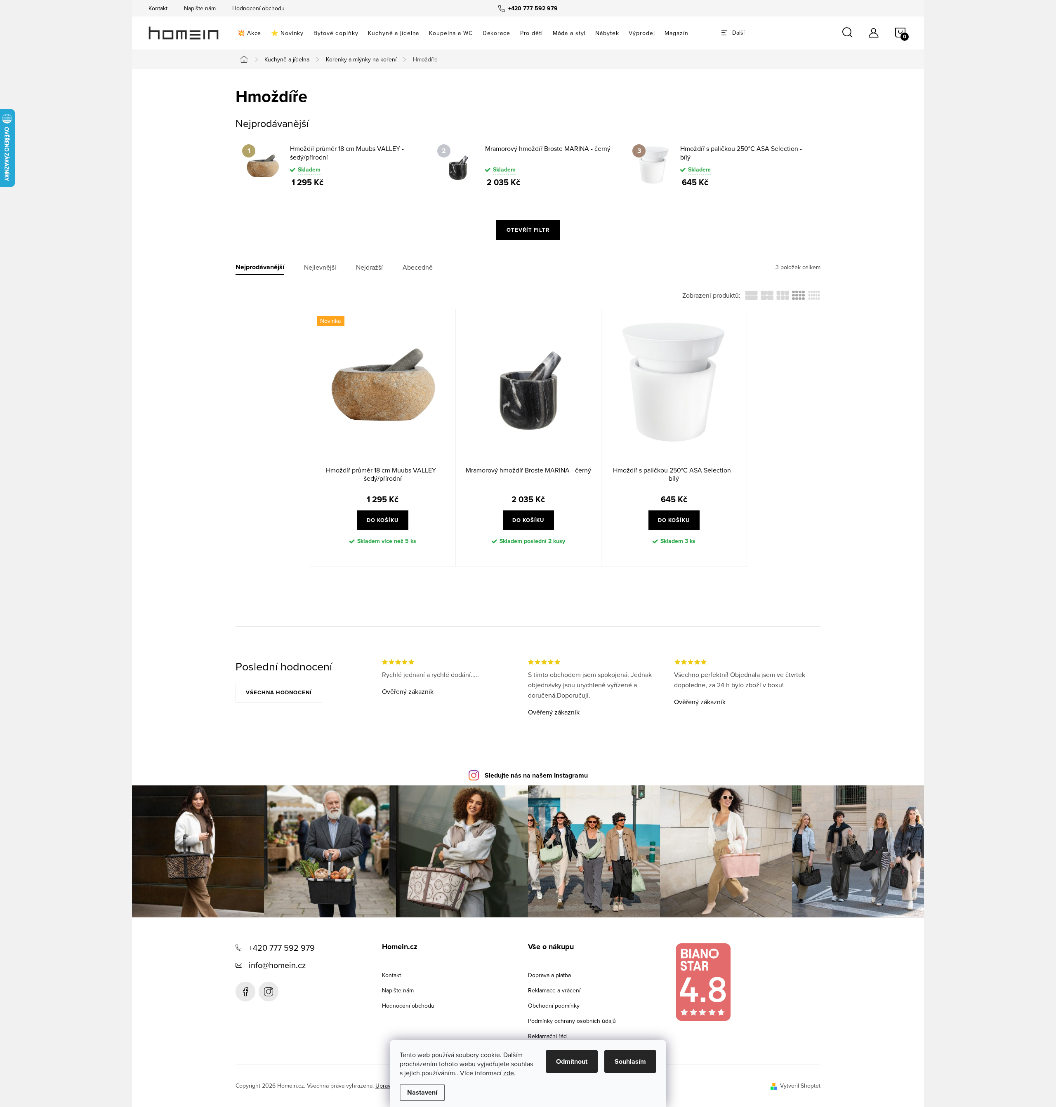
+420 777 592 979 (282, 948)
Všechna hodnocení (279, 692)
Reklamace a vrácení (554, 990)
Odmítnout (571, 1061)
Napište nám (200, 8)
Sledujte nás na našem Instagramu (536, 775)
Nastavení (422, 1092)
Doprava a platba (549, 975)
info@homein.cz (277, 965)
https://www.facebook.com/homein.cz (245, 991)
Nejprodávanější (260, 267)
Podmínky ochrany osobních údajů (572, 1021)
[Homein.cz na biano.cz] (702, 982)
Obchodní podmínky (554, 1005)
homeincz (268, 991)
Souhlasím (630, 1061)
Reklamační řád (547, 1036)
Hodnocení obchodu (258, 8)
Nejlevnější (320, 267)
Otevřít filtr (528, 230)
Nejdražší (369, 267)
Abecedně (418, 267)
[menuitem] (249, 32)
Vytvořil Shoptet (800, 1085)
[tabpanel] (333, 165)
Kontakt (157, 8)
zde (508, 1072)
